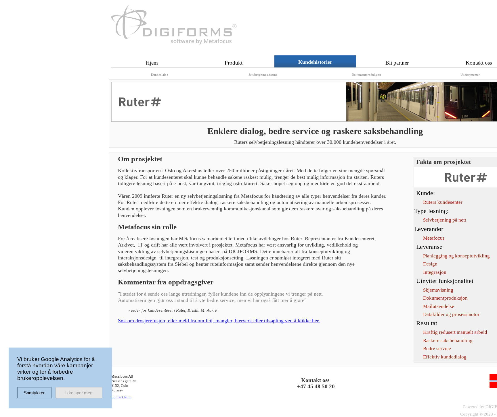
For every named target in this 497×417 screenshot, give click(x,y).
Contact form (121, 397)
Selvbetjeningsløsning (263, 74)
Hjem (152, 63)
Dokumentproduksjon (366, 74)
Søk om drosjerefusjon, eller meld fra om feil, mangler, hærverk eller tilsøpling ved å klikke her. (219, 320)
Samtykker (34, 392)
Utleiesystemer (470, 74)
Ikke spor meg (78, 392)
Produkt (233, 63)
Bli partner (397, 63)
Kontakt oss (479, 63)
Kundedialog (159, 74)
